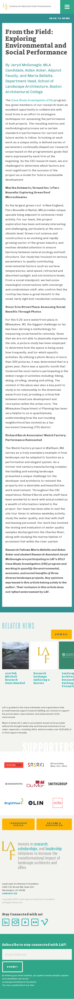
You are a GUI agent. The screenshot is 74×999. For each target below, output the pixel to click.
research (41, 843)
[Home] (27, 6)
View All (61, 634)
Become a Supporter (54, 824)
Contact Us (9, 893)
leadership (54, 848)
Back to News (59, 18)
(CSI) (32, 100)
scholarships (27, 848)
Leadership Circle (18, 824)
